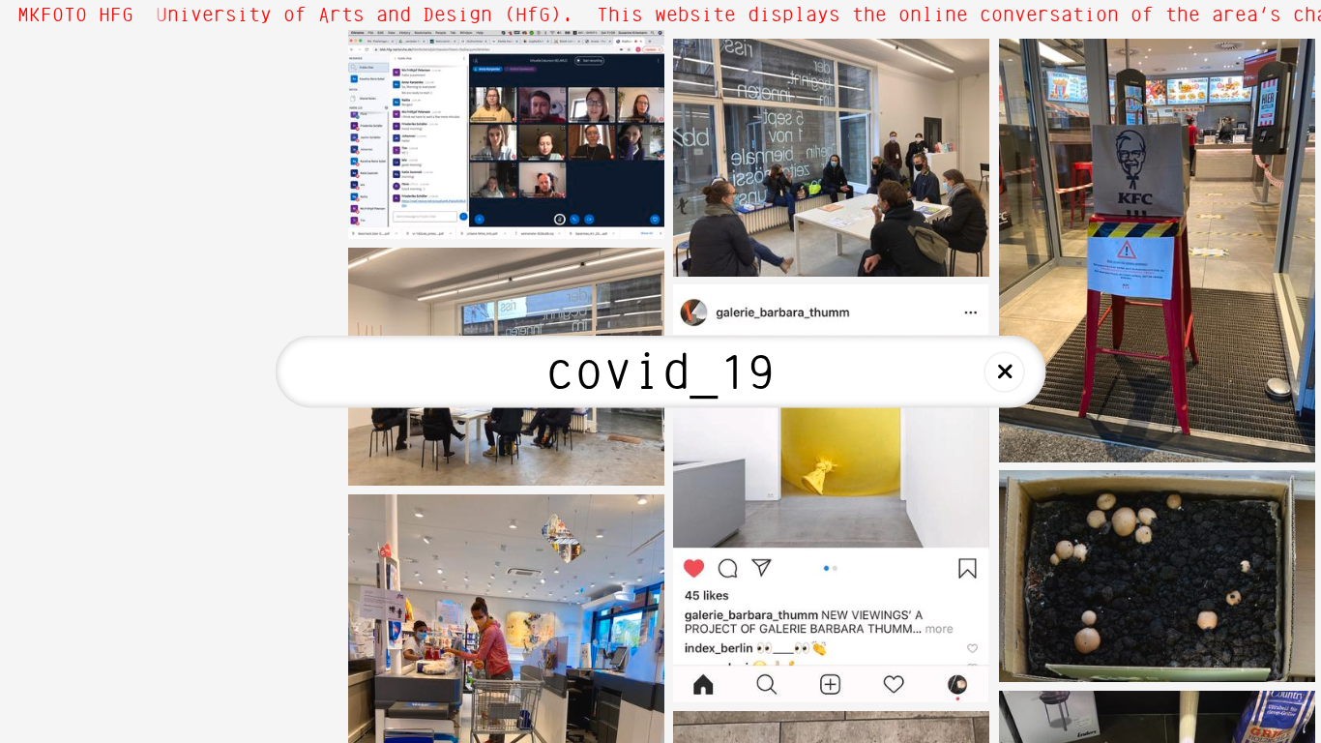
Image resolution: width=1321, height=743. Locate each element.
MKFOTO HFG (75, 15)
